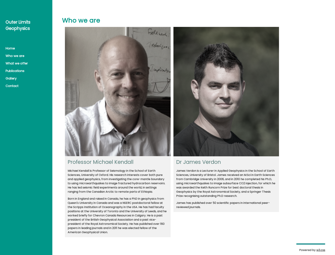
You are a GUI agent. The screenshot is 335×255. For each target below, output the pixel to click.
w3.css (320, 250)
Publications (15, 71)
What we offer (17, 63)
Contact (12, 86)
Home (10, 48)
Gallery (11, 78)
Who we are (15, 56)
